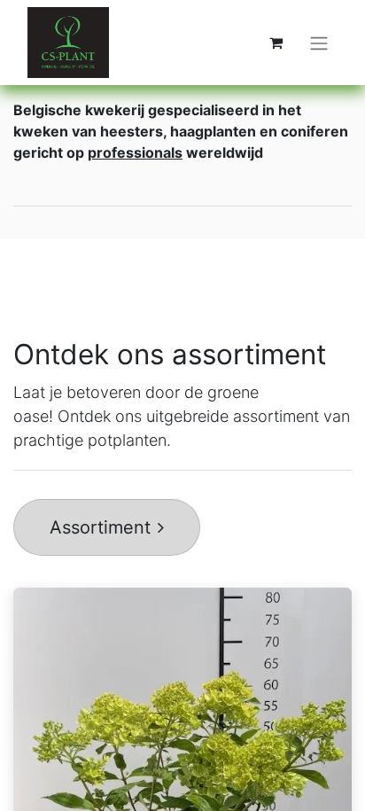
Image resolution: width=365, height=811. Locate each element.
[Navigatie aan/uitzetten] (319, 42)
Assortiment (100, 527)
